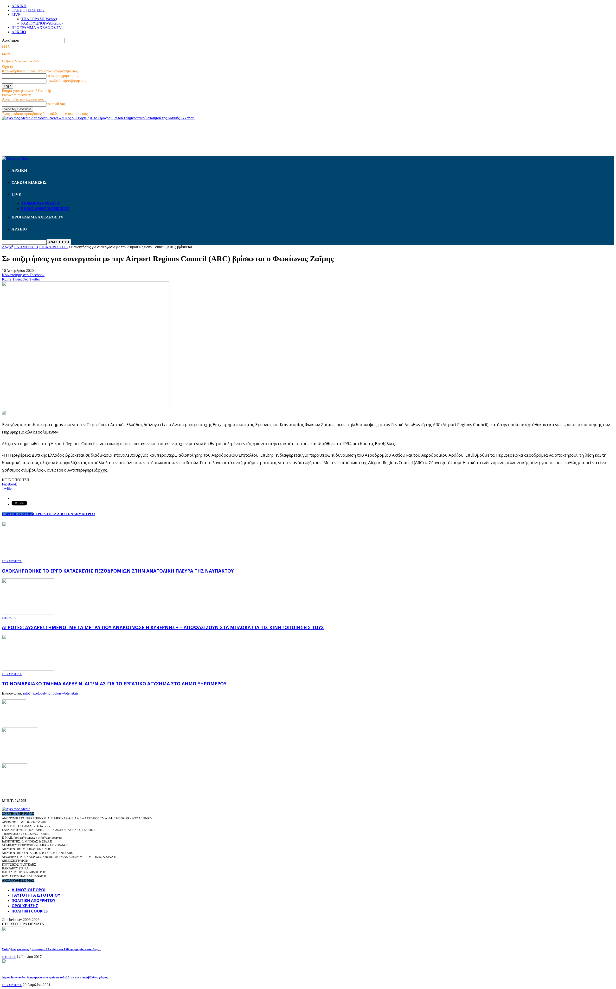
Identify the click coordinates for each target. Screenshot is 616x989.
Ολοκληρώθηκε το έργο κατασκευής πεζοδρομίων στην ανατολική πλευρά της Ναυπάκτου (118, 571)
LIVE (16, 15)
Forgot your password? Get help (26, 91)
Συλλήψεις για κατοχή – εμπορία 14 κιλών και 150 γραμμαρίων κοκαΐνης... (51, 949)
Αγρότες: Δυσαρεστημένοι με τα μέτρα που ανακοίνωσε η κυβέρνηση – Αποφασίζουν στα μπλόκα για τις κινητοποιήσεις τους (163, 627)
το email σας (55, 104)
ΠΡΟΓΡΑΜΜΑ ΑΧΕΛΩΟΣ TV (37, 28)
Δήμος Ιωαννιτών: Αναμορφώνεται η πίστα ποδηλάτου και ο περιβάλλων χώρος (54, 977)
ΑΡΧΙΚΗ (19, 6)
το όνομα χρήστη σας (62, 76)
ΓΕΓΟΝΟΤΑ (9, 617)
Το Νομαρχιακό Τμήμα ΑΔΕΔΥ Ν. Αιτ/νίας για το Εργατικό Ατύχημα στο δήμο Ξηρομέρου (114, 684)
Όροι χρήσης (25, 905)
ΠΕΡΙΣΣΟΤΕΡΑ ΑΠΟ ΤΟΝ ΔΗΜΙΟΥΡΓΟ (64, 514)
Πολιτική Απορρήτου (33, 900)
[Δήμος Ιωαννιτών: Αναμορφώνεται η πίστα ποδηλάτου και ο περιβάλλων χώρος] (14, 970)
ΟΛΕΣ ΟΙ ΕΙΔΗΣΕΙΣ (28, 10)
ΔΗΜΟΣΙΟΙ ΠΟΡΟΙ (28, 890)
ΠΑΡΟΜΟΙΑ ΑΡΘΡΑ (17, 514)
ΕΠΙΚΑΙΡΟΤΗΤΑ (12, 561)
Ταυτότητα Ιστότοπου (36, 895)
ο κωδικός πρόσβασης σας (66, 81)
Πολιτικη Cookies (30, 911)
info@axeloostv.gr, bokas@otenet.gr (50, 693)
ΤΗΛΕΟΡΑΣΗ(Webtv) (39, 19)
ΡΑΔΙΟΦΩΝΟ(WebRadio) (42, 23)
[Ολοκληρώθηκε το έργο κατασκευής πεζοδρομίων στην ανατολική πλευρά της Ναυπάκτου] (28, 557)
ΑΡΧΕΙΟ (19, 32)
